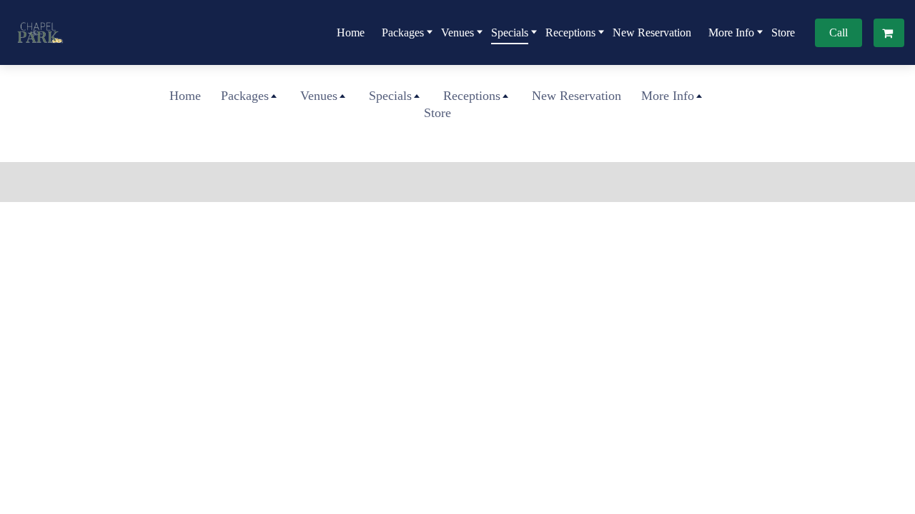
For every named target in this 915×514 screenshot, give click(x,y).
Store (783, 32)
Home (351, 32)
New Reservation (652, 32)
